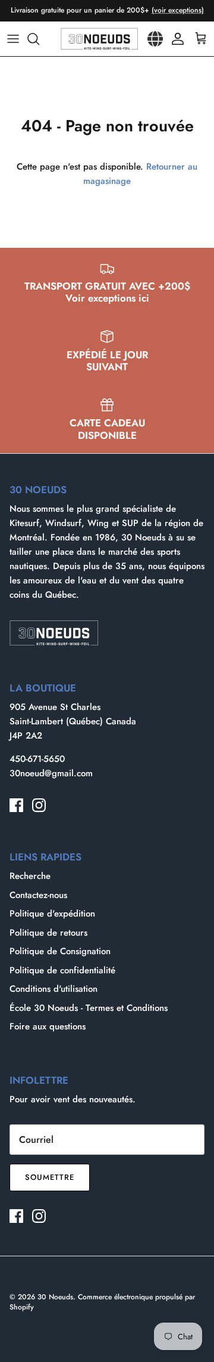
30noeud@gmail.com (51, 773)
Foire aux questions (48, 1026)
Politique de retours (48, 932)
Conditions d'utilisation (53, 988)
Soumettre (49, 1177)
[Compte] (175, 39)
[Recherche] (39, 39)
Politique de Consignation (60, 951)
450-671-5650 (37, 758)
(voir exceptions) (178, 10)
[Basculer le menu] (13, 39)
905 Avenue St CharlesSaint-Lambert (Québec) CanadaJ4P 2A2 (73, 721)
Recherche (30, 876)
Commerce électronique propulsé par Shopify (102, 1302)
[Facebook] (16, 805)
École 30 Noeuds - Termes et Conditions (89, 1007)
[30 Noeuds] (99, 38)
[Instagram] (39, 805)
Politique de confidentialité (62, 970)
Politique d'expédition (52, 913)
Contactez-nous (38, 895)
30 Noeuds (55, 1297)
